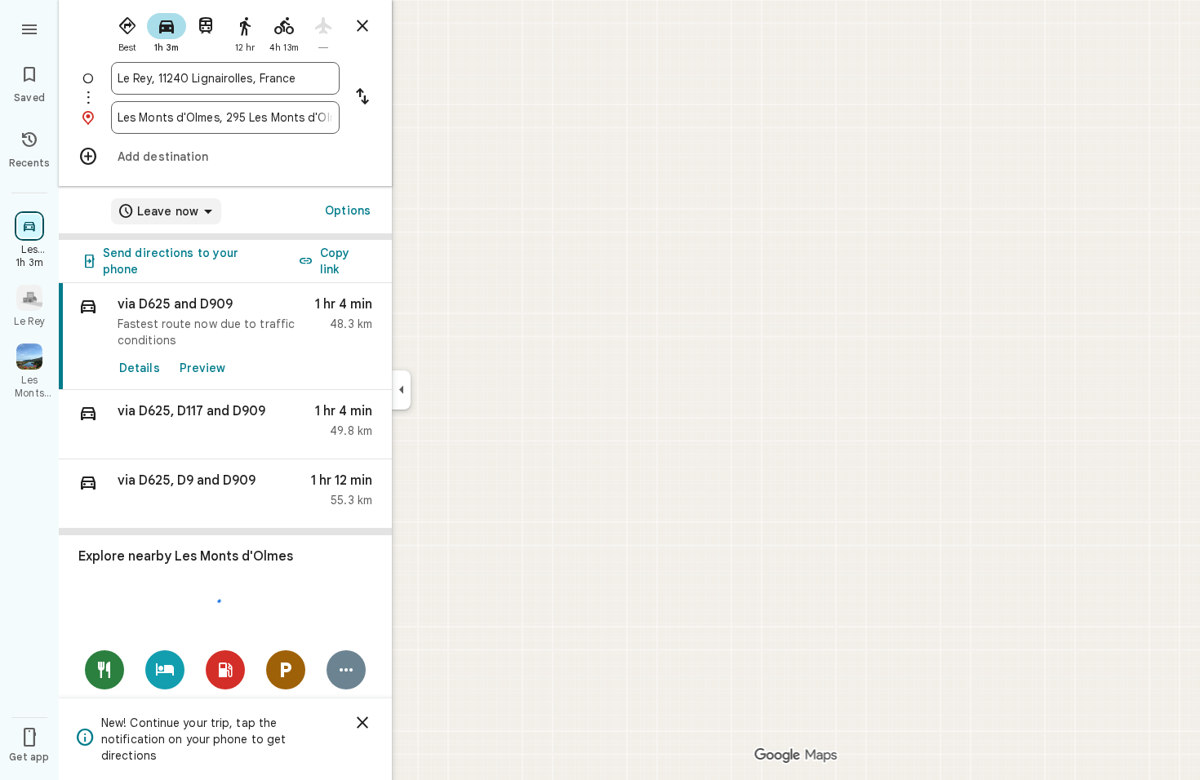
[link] (225, 336)
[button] (225, 424)
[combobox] (225, 78)
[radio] (127, 31)
